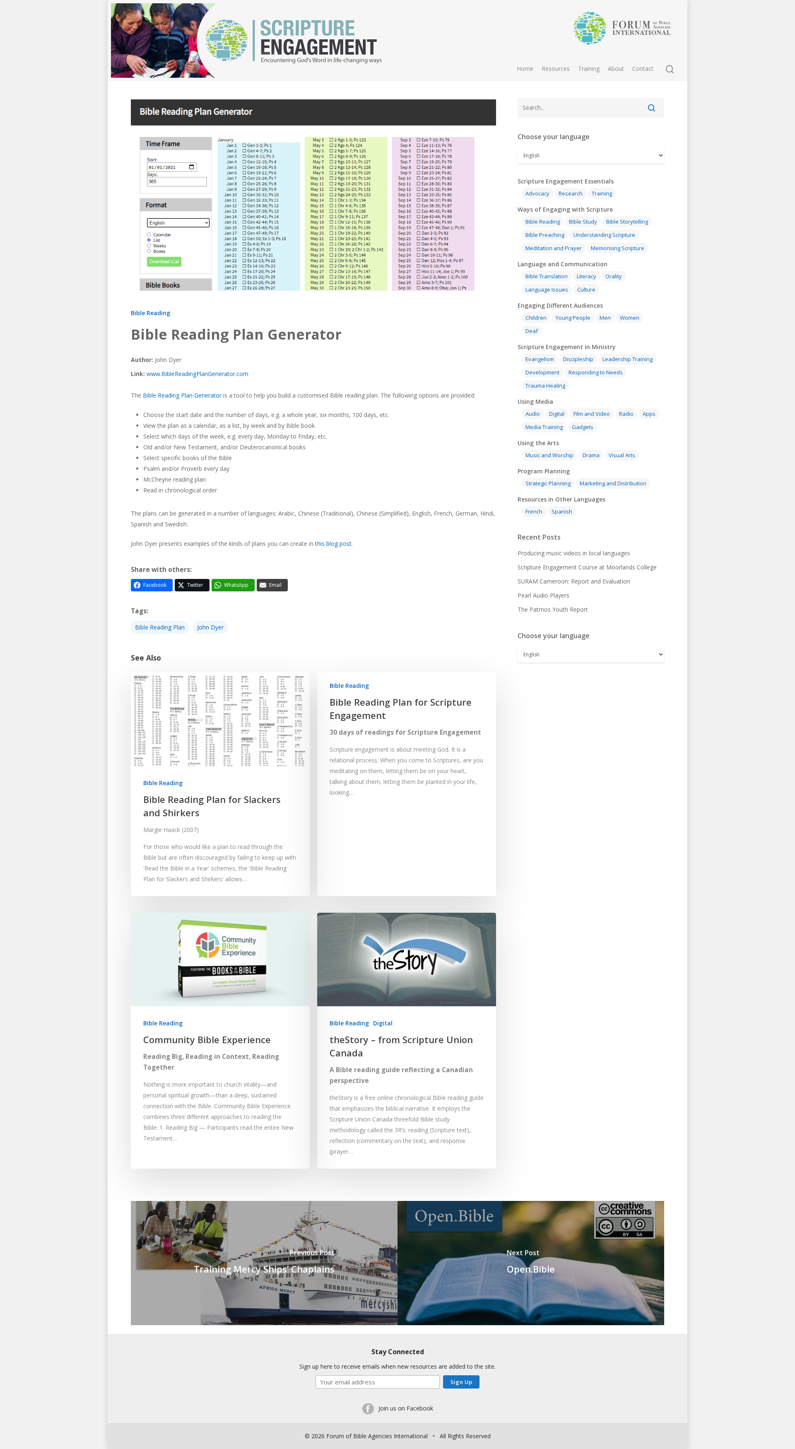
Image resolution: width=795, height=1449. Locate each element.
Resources (556, 68)
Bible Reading (150, 313)
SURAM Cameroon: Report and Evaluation (574, 581)
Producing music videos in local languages (574, 553)
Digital (383, 1023)
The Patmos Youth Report (553, 609)
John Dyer (210, 627)
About (616, 68)
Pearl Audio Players (543, 595)
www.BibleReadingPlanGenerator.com (197, 374)
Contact (642, 68)
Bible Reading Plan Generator (182, 395)
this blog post (333, 543)
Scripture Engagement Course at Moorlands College (587, 567)
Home (525, 68)
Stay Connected (397, 1351)
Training (589, 68)
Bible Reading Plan (160, 627)
